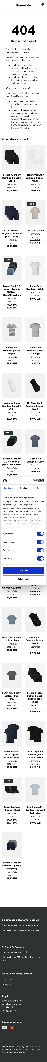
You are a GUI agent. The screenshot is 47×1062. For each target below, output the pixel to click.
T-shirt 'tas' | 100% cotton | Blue (11, 639)
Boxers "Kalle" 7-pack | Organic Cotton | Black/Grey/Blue (12, 290)
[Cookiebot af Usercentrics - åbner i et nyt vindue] (33, 480)
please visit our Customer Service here (20, 931)
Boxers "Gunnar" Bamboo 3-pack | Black (11, 178)
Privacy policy (9, 1011)
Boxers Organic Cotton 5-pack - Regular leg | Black (35, 697)
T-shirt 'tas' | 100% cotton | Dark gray (11, 696)
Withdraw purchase (12, 1004)
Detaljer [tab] (23, 488)
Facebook (7, 979)
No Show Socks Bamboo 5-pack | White (11, 406)
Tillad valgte (23, 579)
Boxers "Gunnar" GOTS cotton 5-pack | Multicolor (11, 462)
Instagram (7, 985)
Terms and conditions (12, 1001)
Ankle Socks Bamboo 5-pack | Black (35, 641)
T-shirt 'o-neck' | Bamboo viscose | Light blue (35, 810)
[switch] (40, 542)
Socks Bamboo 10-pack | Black (11, 808)
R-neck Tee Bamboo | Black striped (11, 351)
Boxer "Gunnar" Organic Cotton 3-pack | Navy (12, 234)
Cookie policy (9, 1008)
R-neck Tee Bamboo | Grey (35, 460)
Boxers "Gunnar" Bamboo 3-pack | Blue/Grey (11, 866)
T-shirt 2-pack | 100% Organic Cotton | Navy (12, 755)
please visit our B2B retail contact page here (21, 958)
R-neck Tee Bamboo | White (35, 287)
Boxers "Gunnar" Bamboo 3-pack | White (35, 178)
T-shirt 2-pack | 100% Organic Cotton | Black (35, 755)
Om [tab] (38, 488)
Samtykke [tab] (8, 488)
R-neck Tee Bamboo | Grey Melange (35, 351)
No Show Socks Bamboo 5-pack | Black (35, 406)
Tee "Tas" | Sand (35, 231)
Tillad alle (23, 570)
